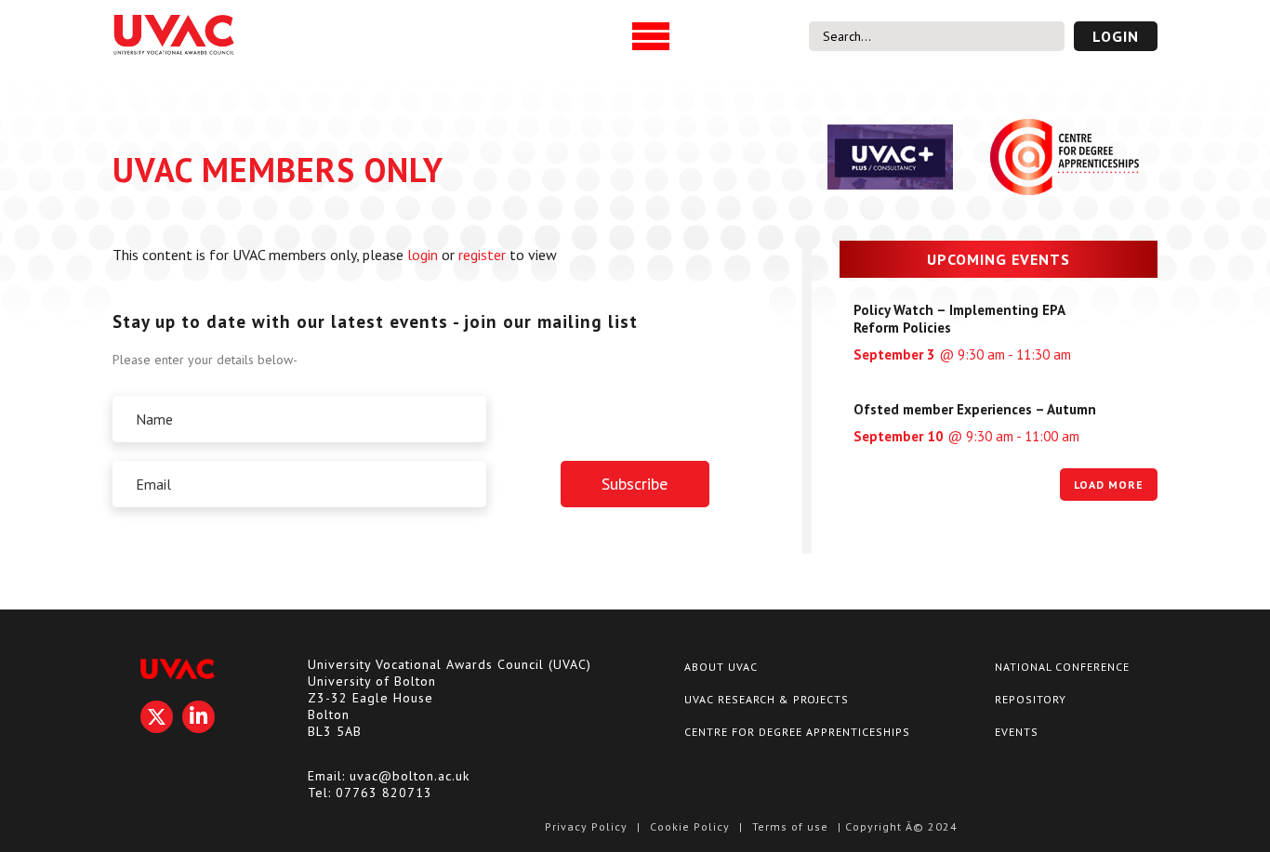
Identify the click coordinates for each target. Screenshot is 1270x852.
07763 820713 (384, 792)
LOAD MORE (1109, 485)
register (482, 254)
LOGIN (1115, 36)
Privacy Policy (586, 826)
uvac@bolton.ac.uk (410, 775)
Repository (1030, 699)
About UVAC (721, 667)
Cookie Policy (690, 826)
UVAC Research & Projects (766, 699)
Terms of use (790, 826)
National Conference (1062, 667)
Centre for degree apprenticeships (797, 732)
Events (1016, 732)
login (422, 254)
